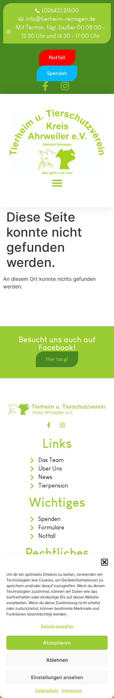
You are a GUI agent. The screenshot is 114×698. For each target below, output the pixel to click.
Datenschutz (47, 690)
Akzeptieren (57, 643)
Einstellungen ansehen (57, 677)
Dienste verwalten (57, 626)
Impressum (72, 690)
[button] (104, 562)
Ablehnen (57, 660)
